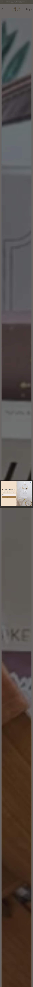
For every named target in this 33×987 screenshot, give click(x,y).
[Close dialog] (31, 482)
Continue (8, 497)
